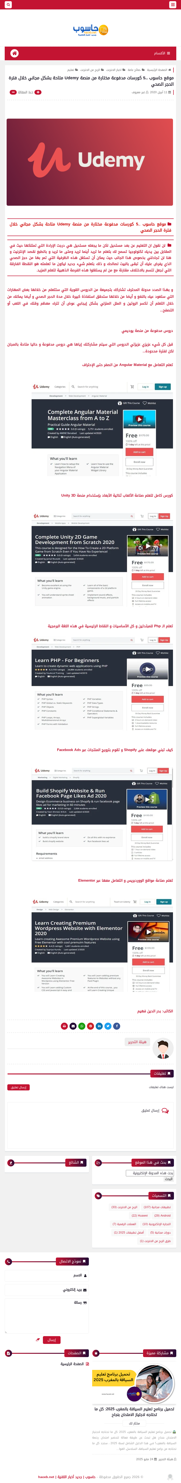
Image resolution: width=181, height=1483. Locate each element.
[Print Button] (64, 1026)
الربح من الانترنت (90, 69)
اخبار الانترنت (113, 69)
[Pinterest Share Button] (99, 1026)
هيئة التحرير (166, 1459)
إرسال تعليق (18, 1087)
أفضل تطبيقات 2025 (129, 1232)
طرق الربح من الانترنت (155, 1241)
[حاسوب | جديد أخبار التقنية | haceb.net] (90, 30)
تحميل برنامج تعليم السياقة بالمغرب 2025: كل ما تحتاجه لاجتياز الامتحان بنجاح (134, 1411)
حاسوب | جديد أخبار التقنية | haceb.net (66, 1477)
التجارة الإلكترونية (157, 1224)
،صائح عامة (134, 69)
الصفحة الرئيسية (157, 69)
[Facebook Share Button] (116, 1026)
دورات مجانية (160, 1232)
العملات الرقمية (124, 1224)
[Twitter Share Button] (107, 1026)
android (162, 1215)
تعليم (70, 69)
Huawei (140, 1215)
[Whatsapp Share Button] (81, 1026)
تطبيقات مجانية (157, 1207)
